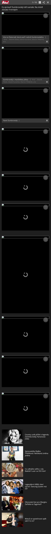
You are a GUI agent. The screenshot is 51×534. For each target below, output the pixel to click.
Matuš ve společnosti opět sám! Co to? (35, 519)
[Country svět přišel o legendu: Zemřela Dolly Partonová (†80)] (12, 437)
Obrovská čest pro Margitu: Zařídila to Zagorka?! (36, 503)
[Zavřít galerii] (47, 2)
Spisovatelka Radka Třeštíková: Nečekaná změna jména (36, 453)
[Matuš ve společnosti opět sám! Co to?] (12, 520)
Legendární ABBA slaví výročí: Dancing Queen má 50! (35, 486)
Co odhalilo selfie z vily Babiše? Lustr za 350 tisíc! (35, 470)
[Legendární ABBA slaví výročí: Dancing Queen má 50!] (12, 486)
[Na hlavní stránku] (5, 2)
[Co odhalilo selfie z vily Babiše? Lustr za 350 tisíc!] (12, 470)
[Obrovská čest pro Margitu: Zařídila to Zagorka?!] (12, 503)
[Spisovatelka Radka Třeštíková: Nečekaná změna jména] (12, 453)
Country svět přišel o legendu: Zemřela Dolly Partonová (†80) (37, 436)
